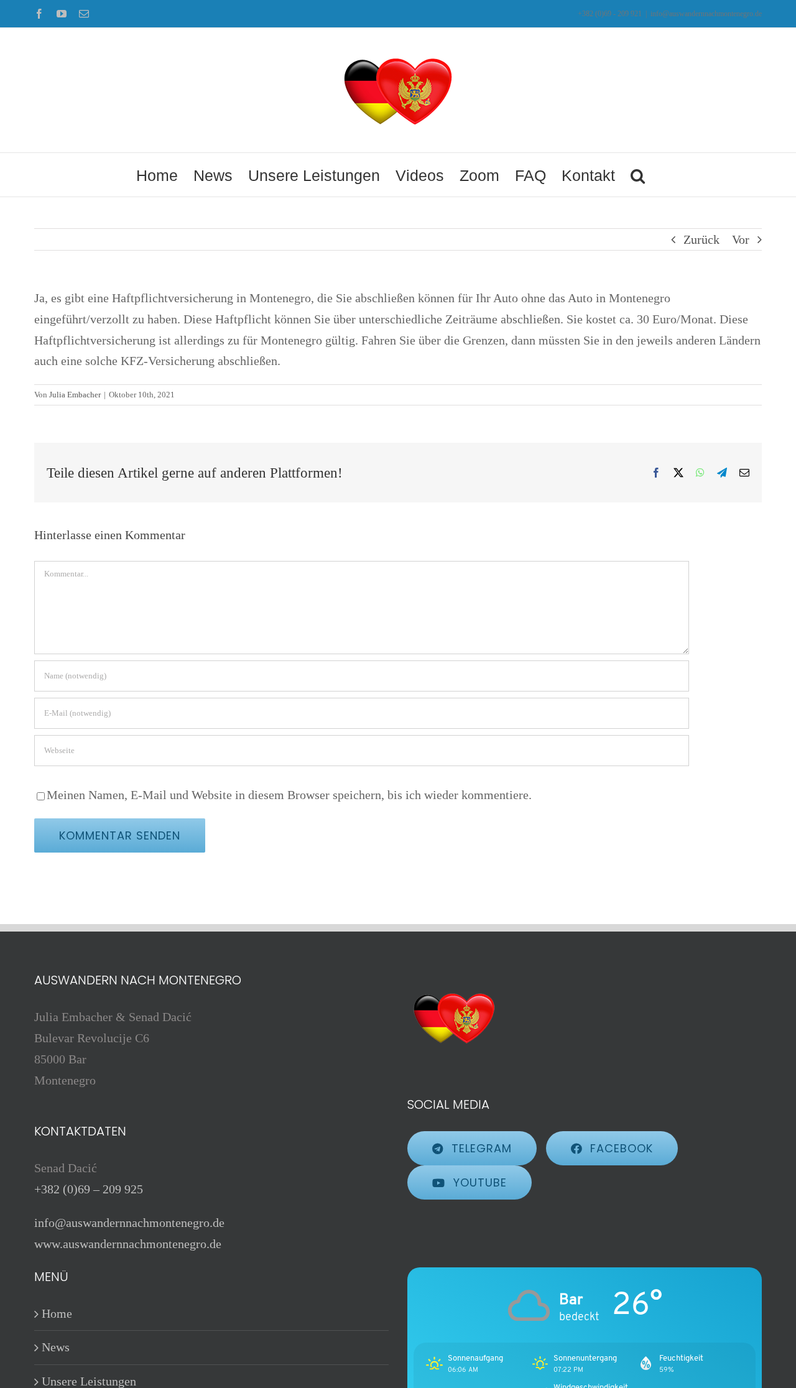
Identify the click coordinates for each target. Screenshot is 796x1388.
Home (57, 1313)
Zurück (701, 239)
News (56, 1347)
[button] (638, 175)
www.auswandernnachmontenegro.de (127, 1244)
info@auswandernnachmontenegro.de (706, 13)
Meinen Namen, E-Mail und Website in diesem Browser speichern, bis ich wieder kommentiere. (289, 795)
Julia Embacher (75, 394)
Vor (740, 239)
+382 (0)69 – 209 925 (88, 1189)
